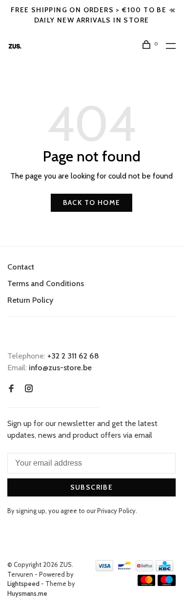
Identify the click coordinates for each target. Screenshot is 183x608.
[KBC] (164, 568)
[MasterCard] (147, 583)
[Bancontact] (124, 568)
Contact (20, 266)
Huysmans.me (27, 593)
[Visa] (105, 568)
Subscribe (91, 487)
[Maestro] (167, 583)
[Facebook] (11, 389)
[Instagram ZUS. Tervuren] (29, 389)
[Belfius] (144, 568)
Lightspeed (23, 583)
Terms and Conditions (45, 283)
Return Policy (30, 300)
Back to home (92, 202)
